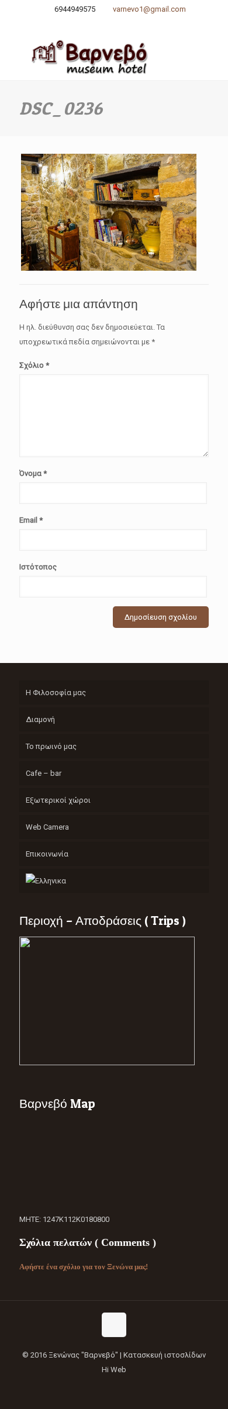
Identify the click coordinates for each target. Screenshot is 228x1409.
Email (31, 520)
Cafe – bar (43, 773)
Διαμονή (40, 719)
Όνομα (33, 473)
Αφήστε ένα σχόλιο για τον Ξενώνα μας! (83, 1266)
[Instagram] (122, 24)
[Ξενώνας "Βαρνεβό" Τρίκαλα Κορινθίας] (114, 56)
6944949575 (74, 9)
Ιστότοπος (38, 566)
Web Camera (47, 827)
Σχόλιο (34, 365)
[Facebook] (107, 24)
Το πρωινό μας (51, 746)
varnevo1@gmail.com (149, 9)
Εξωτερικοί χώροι (58, 800)
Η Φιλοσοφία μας (56, 692)
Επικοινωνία (47, 853)
